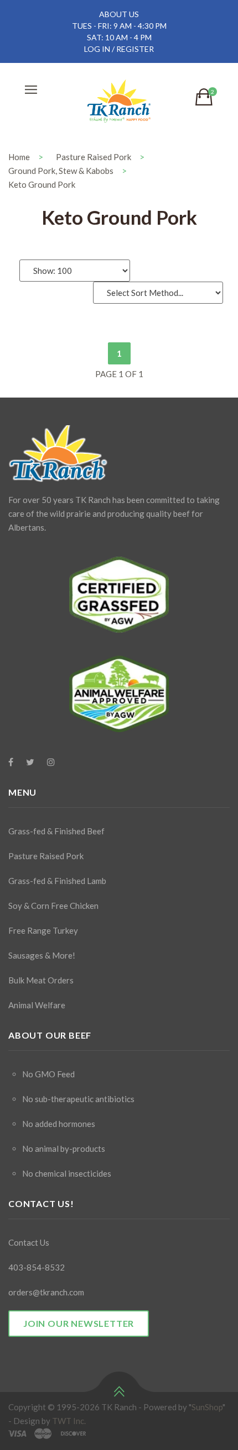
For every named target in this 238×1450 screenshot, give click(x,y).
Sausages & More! (41, 955)
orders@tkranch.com (46, 1292)
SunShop (207, 1407)
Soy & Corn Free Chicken (53, 906)
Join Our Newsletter (78, 1323)
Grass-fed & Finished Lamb (57, 881)
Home (19, 157)
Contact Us (28, 1242)
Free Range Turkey (43, 930)
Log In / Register (119, 49)
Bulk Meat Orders (41, 980)
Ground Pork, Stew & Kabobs (60, 171)
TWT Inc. (69, 1421)
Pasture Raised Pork (93, 157)
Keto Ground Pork (41, 184)
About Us (119, 14)
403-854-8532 (36, 1267)
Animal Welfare (36, 1005)
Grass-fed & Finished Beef (56, 831)
